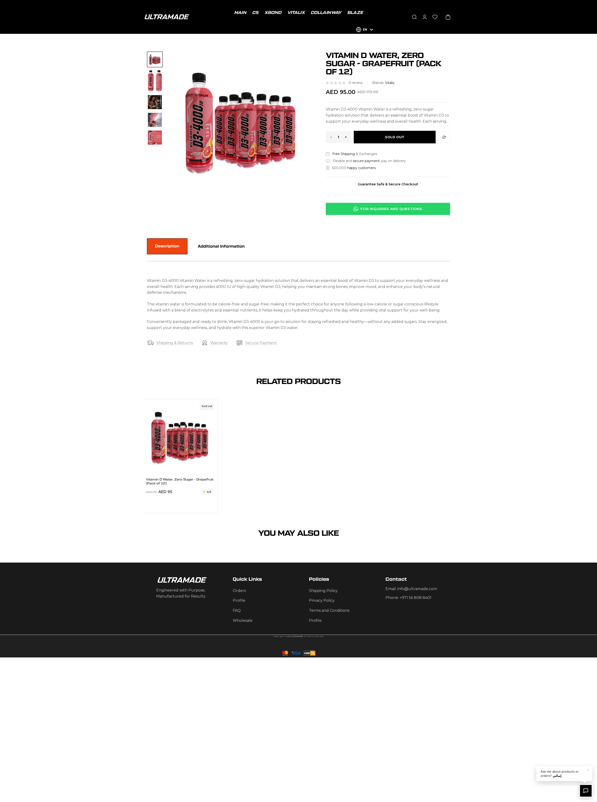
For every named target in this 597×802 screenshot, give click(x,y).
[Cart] (448, 17)
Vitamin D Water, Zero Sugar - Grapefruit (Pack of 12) (179, 481)
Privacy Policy (322, 600)
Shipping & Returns (174, 343)
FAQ (237, 610)
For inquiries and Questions (391, 209)
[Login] (424, 17)
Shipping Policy (323, 590)
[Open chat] (585, 790)
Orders (239, 590)
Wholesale (243, 620)
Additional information (221, 246)
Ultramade (296, 636)
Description (167, 246)
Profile (239, 600)
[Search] (414, 17)
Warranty (219, 343)
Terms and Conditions (329, 610)
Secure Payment (261, 343)
